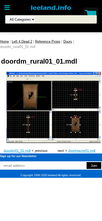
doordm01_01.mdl (17, 151)
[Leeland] (51, 7)
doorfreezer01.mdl (81, 151)
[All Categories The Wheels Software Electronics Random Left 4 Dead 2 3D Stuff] (49, 19)
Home (4, 41)
